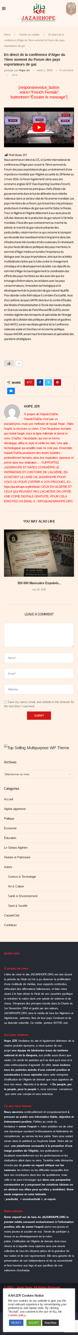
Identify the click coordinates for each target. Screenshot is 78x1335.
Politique (9, 818)
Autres (8, 867)
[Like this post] (30, 382)
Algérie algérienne (15, 809)
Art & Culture (16, 886)
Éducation (10, 838)
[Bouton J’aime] (9, 363)
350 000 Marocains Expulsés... (39, 583)
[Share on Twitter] (48, 382)
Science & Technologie (22, 877)
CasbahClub (11, 915)
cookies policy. (17, 1315)
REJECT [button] (16, 1322)
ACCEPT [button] (34, 1322)
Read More (50, 1322)
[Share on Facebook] (40, 382)
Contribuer (10, 925)
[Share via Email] (11, 391)
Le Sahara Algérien (15, 847)
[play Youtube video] (39, 127)
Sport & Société (17, 906)
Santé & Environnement (22, 896)
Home (7, 34)
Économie (10, 828)
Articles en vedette (29, 34)
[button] (7, 563)
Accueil (8, 799)
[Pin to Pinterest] (57, 382)
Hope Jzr (24, 70)
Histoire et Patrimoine (17, 857)
